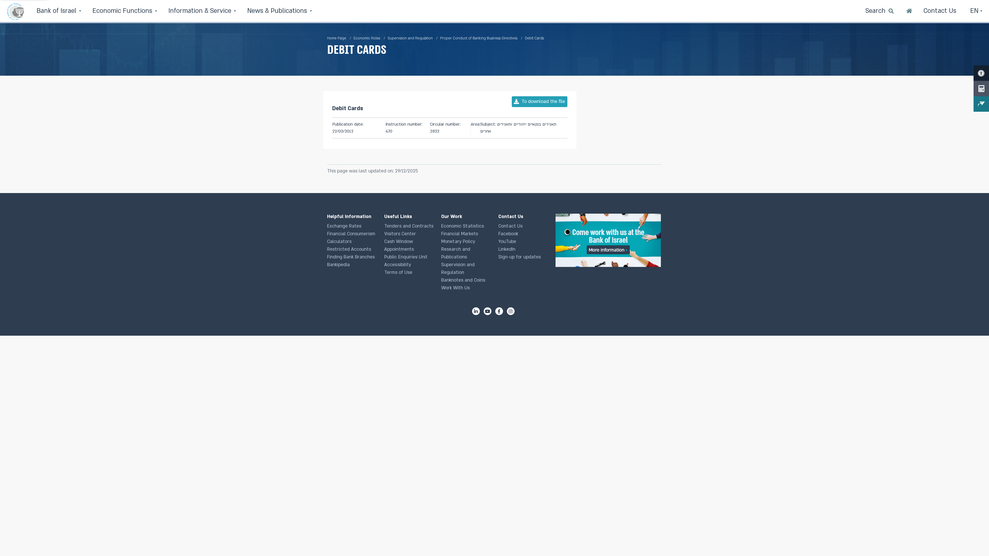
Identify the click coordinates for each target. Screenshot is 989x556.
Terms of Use (398, 272)
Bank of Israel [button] (57, 11)
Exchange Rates (344, 226)
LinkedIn (506, 249)
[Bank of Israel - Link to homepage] (15, 11)
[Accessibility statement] (981, 73)
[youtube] (487, 311)
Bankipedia (338, 265)
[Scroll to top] (975, 542)
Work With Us (455, 288)
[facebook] (499, 311)
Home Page (336, 38)
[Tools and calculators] (981, 88)
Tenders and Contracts (408, 226)
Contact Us (510, 226)
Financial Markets (459, 234)
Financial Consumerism (351, 234)
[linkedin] (476, 311)
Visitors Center (400, 234)
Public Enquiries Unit (406, 257)
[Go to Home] (909, 11)
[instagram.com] (511, 311)
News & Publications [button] (278, 11)
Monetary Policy (458, 242)
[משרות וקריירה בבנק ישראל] (609, 240)
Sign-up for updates (519, 257)
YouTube (507, 242)
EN (975, 11)
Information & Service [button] (200, 11)
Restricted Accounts (349, 249)
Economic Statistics (462, 226)
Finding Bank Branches (351, 257)
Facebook (508, 234)
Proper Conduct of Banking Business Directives (478, 38)
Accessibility (397, 265)
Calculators (339, 242)
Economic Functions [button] (123, 11)
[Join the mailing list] (981, 104)
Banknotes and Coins (463, 280)
